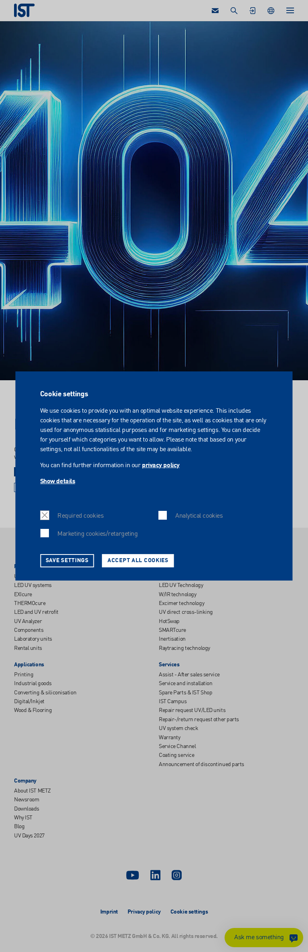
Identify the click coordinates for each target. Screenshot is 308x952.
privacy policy (161, 465)
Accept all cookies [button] (137, 560)
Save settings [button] (67, 560)
